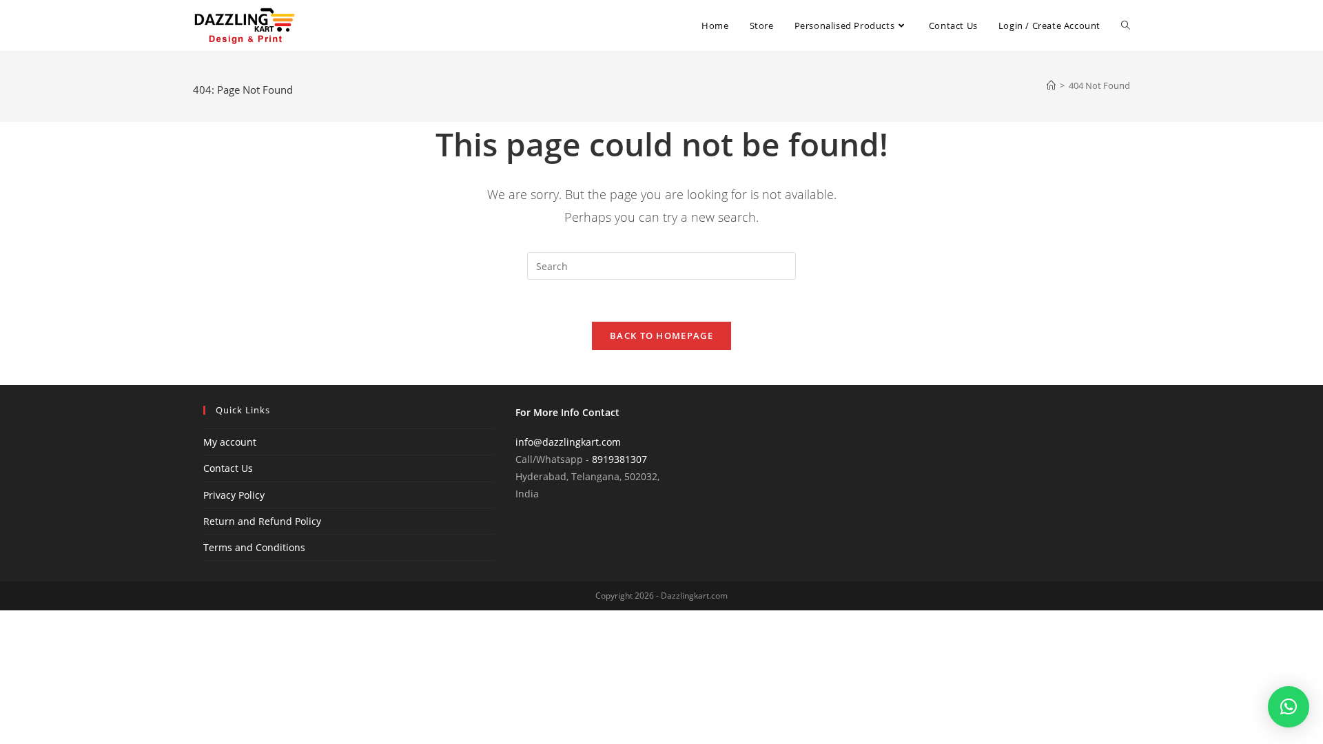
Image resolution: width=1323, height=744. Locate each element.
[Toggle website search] (1125, 25)
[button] (1288, 706)
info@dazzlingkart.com (568, 441)
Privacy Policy (234, 495)
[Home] (1051, 85)
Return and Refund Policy (262, 521)
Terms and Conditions (254, 547)
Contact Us (228, 468)
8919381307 (619, 459)
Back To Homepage (661, 335)
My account (229, 441)
